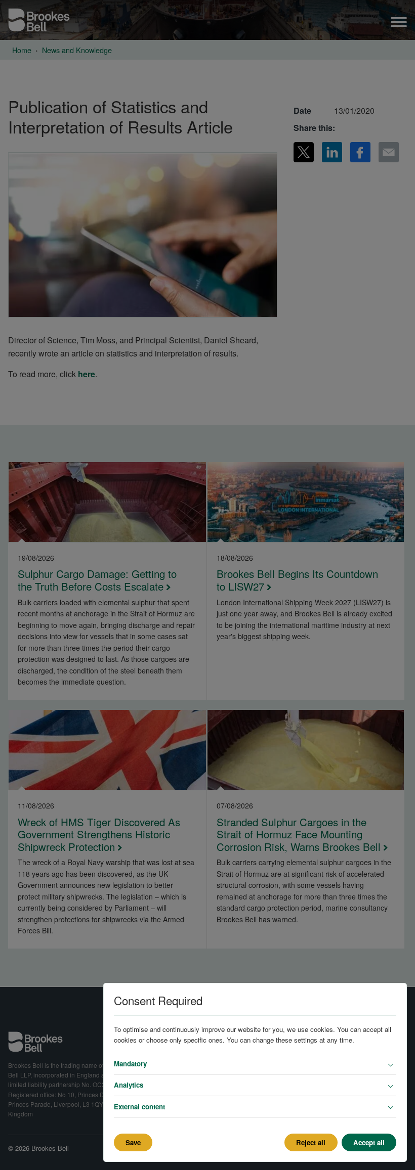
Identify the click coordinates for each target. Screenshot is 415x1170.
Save (133, 1142)
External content (139, 1106)
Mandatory (130, 1063)
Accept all (369, 1142)
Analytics (128, 1085)
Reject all (310, 1142)
